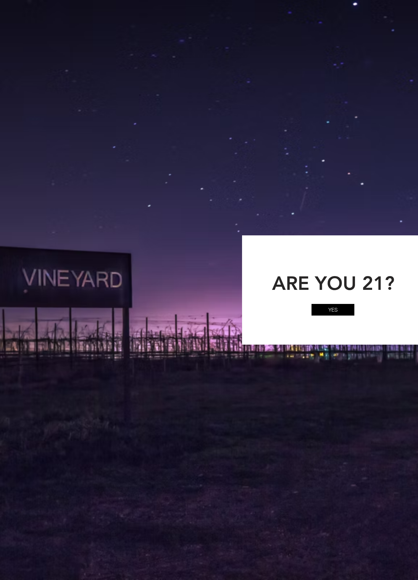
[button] (333, 310)
